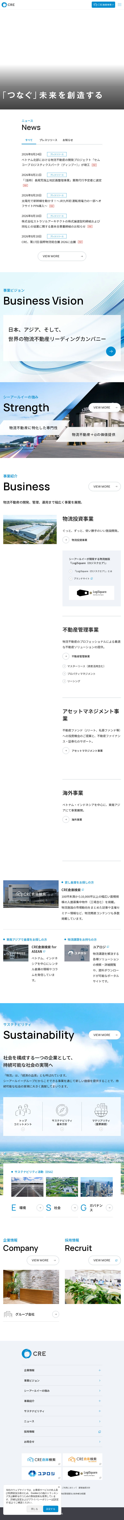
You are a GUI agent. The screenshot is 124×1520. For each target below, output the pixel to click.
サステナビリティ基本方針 (62, 1122)
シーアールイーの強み (37, 1391)
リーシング (73, 681)
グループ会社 (25, 1314)
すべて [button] (29, 140)
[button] (62, 1370)
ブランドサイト (82, 578)
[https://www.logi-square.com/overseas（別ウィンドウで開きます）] (82, 1459)
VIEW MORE (101, 407)
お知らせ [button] (68, 140)
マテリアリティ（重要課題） (101, 1122)
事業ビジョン (32, 1380)
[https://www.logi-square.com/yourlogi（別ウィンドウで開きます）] (41, 1473)
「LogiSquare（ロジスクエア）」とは (93, 571)
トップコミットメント (23, 1122)
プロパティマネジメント (81, 673)
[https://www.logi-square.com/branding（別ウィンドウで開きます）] (82, 1473)
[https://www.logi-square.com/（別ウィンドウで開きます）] (103, 5)
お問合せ (29, 1442)
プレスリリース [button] (48, 140)
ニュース (29, 1421)
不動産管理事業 (81, 656)
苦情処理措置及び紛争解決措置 (72, 1493)
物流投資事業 (79, 540)
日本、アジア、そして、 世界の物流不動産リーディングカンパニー (57, 334)
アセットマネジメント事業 (87, 750)
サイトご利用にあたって (66, 1487)
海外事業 (77, 819)
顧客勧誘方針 (84, 1487)
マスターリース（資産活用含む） (86, 666)
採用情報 (29, 1431)
